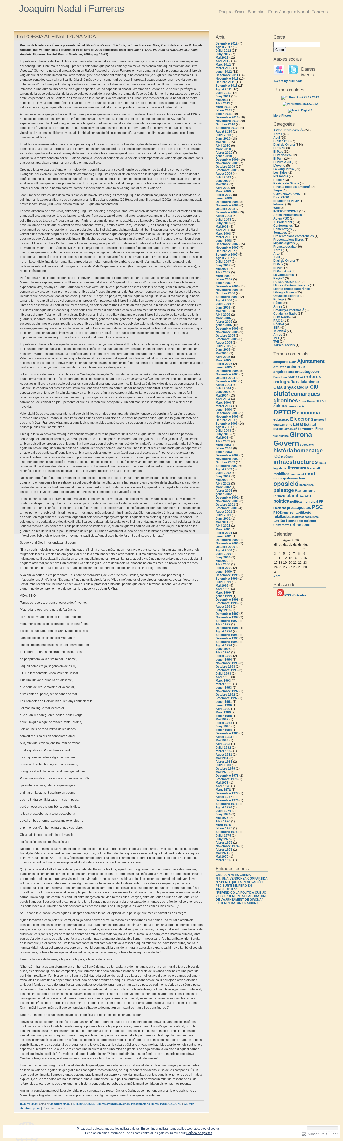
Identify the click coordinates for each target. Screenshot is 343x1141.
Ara (276, 253)
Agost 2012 (224, 47)
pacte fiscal (306, 484)
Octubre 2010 (225, 124)
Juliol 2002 (223, 473)
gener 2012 (224, 71)
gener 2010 (224, 156)
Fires (319, 429)
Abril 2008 (223, 230)
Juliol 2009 (223, 177)
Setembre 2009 (227, 170)
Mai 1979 (222, 772)
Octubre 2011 (225, 82)
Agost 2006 (224, 300)
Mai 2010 (222, 142)
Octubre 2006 (225, 293)
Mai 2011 (222, 100)
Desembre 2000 (227, 540)
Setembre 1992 (227, 698)
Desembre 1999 (227, 575)
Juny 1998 (223, 610)
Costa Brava (307, 401)
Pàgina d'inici (231, 11)
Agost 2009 (224, 173)
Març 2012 (223, 64)
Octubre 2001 (225, 504)
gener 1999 (224, 596)
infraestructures (295, 462)
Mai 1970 (222, 856)
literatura (25, 1108)
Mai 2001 (222, 522)
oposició (286, 483)
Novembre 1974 (227, 846)
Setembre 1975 (227, 832)
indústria (287, 456)
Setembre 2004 (227, 381)
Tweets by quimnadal (288, 81)
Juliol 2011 (223, 93)
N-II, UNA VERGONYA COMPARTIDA (242, 878)
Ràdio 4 (278, 324)
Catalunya (283, 387)
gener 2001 (224, 536)
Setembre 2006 (227, 297)
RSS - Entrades (295, 595)
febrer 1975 (224, 842)
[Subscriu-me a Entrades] (280, 595)
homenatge (308, 450)
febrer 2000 (224, 568)
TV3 (276, 338)
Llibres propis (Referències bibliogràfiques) (292, 290)
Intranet (278, 204)
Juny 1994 (223, 649)
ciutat (281, 393)
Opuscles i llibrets (286, 296)
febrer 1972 (224, 849)
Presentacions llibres (145, 1103)
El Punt (278, 158)
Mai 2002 (222, 480)
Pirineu (279, 496)
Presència (280, 176)
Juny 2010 (223, 138)
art (297, 372)
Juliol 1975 (223, 835)
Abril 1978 (223, 786)
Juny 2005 (223, 350)
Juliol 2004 (223, 388)
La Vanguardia (283, 169)
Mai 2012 (222, 57)
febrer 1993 (224, 684)
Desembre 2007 (227, 244)
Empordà (320, 419)
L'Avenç (279, 165)
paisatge (283, 490)
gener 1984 (224, 730)
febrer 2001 (224, 533)
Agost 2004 (224, 385)
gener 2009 (224, 198)
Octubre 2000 (225, 547)
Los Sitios (280, 172)
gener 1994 (224, 659)
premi (36, 1108)
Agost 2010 (224, 131)
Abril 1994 (223, 652)
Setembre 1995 (227, 635)
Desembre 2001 (227, 497)
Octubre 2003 (225, 420)
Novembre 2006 (227, 290)
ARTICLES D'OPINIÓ (288, 130)
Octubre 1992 (225, 694)
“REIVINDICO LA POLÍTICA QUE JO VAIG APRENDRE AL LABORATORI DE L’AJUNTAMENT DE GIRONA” (241, 896)
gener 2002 (224, 494)
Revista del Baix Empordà (292, 187)
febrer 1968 (224, 860)
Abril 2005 (223, 357)
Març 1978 (223, 790)
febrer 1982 (224, 751)
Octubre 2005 (225, 335)
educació (281, 419)
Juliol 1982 (223, 747)
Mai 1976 (222, 818)
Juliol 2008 (223, 219)
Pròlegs (278, 299)
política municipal (304, 501)
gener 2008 (224, 240)
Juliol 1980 (223, 765)
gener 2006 (224, 325)
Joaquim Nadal (60, 1103)
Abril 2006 (223, 314)
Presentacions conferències (293, 236)
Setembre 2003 (227, 423)
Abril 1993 (223, 677)
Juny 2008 (223, 223)
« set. (277, 576)
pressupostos (299, 508)
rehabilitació (300, 512)
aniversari (297, 366)
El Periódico (282, 155)
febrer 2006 (224, 321)
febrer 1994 (224, 656)
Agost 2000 (224, 550)
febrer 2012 (224, 68)
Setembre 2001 (227, 508)
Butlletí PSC (282, 141)
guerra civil (307, 444)
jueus (322, 462)
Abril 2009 (223, 188)
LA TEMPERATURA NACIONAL (238, 903)
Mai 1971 (222, 853)
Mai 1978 (222, 782)
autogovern (310, 371)
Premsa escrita (284, 246)
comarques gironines (296, 397)
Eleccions (301, 419)
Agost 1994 (224, 645)
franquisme (281, 435)
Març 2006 (223, 318)
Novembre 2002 (227, 459)
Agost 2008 (224, 216)
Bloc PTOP (281, 197)
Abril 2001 (223, 526)
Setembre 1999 (227, 578)
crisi (320, 400)
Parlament (305, 490)
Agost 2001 (224, 511)
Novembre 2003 (227, 416)
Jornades (280, 232)
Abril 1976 (223, 821)
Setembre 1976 (227, 804)
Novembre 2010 (227, 121)
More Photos (282, 115)
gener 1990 (224, 705)
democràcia (296, 406)
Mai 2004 (222, 395)
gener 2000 (224, 571)
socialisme (312, 516)
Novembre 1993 (227, 663)
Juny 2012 (223, 54)
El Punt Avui (282, 162)
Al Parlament (282, 222)
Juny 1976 (223, 814)
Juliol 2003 (223, 430)
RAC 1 (278, 320)
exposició (290, 428)
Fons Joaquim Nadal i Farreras (298, 11)
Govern (286, 443)
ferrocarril (306, 429)
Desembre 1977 (227, 793)
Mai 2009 (222, 184)
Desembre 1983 (227, 733)
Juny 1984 (223, 726)
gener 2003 (224, 452)
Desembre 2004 (227, 371)
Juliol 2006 (223, 304)
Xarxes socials (284, 345)
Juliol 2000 (223, 554)
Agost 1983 (224, 737)
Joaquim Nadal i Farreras (71, 8)
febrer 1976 (224, 828)
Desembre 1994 (227, 638)
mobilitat (281, 474)
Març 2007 (223, 276)
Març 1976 (223, 825)
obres (301, 478)
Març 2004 (223, 402)
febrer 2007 (224, 279)
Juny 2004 (223, 392)
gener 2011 (224, 114)
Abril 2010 (223, 145)
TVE (276, 341)
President (279, 507)
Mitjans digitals (284, 243)
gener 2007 (224, 283)
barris (292, 377)
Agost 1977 (224, 797)
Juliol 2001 (223, 515)
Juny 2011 (223, 96)
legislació (280, 468)
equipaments (282, 424)
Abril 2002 (223, 483)
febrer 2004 (224, 406)
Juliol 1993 (223, 673)
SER (276, 327)
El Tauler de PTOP (286, 201)
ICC (276, 456)
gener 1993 (224, 687)
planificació (298, 495)
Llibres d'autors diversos (113, 1103)
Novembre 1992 (227, 691)
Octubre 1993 (225, 666)
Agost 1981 (224, 754)
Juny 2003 (223, 434)
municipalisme (285, 478)
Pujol (285, 512)
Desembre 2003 (227, 413)
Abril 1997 (223, 624)
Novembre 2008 (227, 205)
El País (278, 151)
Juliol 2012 (223, 50)
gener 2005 (224, 367)
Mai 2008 (222, 226)
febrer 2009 (224, 195)
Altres (277, 134)
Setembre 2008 (227, 212)
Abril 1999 (223, 589)
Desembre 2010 (227, 117)
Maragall (313, 468)
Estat (298, 424)
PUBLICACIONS (170, 1103)
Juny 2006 (223, 307)
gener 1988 (224, 716)
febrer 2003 (224, 448)
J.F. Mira (189, 1103)
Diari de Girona (284, 144)
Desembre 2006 (227, 286)
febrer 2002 (224, 490)
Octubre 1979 (225, 768)
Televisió (279, 331)
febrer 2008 (224, 237)
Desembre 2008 (227, 202)
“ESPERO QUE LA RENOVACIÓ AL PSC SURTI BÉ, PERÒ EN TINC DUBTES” (240, 885)
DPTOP (284, 412)
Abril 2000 (223, 564)
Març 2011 (223, 107)
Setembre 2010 (227, 128)
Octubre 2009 (225, 166)
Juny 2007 (223, 265)
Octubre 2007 (225, 251)
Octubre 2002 (225, 462)
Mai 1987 (222, 719)
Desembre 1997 (227, 614)
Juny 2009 (223, 181)
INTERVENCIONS (84, 1103)
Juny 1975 (223, 839)
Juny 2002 (223, 476)
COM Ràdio (281, 317)
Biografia (256, 11)
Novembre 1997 (227, 617)
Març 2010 (223, 149)
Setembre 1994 (227, 642)
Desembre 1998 (227, 599)
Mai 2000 (222, 561)
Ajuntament (311, 361)
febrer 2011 (224, 110)
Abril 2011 (223, 103)
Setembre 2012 (227, 43)
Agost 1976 (224, 807)
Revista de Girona (286, 183)
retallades (282, 516)
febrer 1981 (224, 761)
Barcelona (280, 377)
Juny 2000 (223, 557)
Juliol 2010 (223, 135)
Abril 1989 (223, 709)
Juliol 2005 (223, 346)
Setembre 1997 (227, 621)
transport (295, 521)
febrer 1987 (224, 723)
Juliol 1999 (223, 582)
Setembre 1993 (227, 670)
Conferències (283, 225)
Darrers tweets (308, 71)
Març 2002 (223, 487)
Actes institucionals (287, 215)
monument (297, 474)
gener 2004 (224, 409)
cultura (280, 406)
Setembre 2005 (227, 339)
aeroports (280, 362)
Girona (300, 434)
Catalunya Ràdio (285, 313)
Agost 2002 (224, 469)
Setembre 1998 (227, 603)
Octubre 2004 (225, 378)
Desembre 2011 (227, 75)
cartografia (284, 381)
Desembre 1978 (227, 775)
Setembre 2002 (227, 466)
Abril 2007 (223, 272)
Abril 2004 (223, 399)
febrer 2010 (224, 152)
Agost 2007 (224, 258)
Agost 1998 (224, 606)
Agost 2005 (224, 342)
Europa (278, 429)
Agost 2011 (224, 89)
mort (310, 473)
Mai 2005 (222, 353)
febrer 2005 (224, 364)
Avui (276, 137)
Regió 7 (278, 180)
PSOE (277, 512)
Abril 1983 (223, 744)
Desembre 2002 (227, 455)
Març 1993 (223, 680)
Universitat (281, 525)
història (283, 450)
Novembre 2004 (227, 374)
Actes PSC (281, 218)
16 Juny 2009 (28, 1103)
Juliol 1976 (223, 811)
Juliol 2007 (223, 262)
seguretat (297, 516)
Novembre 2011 (227, 78)
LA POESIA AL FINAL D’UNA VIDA (56, 36)
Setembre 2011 (226, 85)
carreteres (309, 376)
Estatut (310, 424)
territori (280, 521)
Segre (277, 190)
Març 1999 (223, 592)
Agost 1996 (224, 631)
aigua (292, 361)
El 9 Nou (279, 148)
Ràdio (277, 303)
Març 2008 (223, 233)
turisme (310, 521)
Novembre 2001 (227, 501)
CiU (314, 387)
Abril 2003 (223, 441)
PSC (317, 507)
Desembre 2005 (227, 328)
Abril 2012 (223, 61)
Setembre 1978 (227, 779)
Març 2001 (223, 529)
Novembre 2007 (227, 247)
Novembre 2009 (227, 163)
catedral (301, 387)
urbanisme (300, 525)
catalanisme (307, 382)
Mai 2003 (222, 438)
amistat (279, 367)
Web (276, 208)
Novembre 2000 (227, 543)
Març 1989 (223, 712)
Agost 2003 (224, 427)
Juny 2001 (223, 518)
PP (321, 501)
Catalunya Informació (288, 310)
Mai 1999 (222, 585)
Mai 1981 (222, 758)
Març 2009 (223, 191)
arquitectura (283, 372)
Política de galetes (199, 1133)
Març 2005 (223, 360)
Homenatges (282, 229)
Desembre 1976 (227, 800)
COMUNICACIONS (286, 194)
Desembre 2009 (227, 159)
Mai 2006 (222, 311)
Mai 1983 (222, 740)
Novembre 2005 (227, 332)
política (281, 501)
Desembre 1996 (227, 628)
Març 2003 (223, 445)
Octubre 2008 (225, 209)
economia (308, 412)
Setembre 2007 (227, 254)
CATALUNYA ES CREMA (233, 875)
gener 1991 (224, 702)
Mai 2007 (222, 269)
